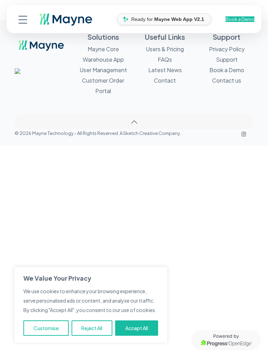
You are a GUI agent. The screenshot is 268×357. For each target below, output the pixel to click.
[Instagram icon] (243, 133)
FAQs (165, 59)
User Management (103, 70)
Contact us (226, 80)
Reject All (91, 328)
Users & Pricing (165, 49)
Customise (46, 328)
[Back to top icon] (134, 121)
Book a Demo (239, 19)
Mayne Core (103, 49)
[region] (91, 305)
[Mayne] (42, 24)
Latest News (165, 70)
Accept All (136, 328)
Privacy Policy (227, 49)
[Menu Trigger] (22, 19)
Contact (165, 80)
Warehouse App (103, 59)
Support (227, 59)
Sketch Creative (140, 133)
